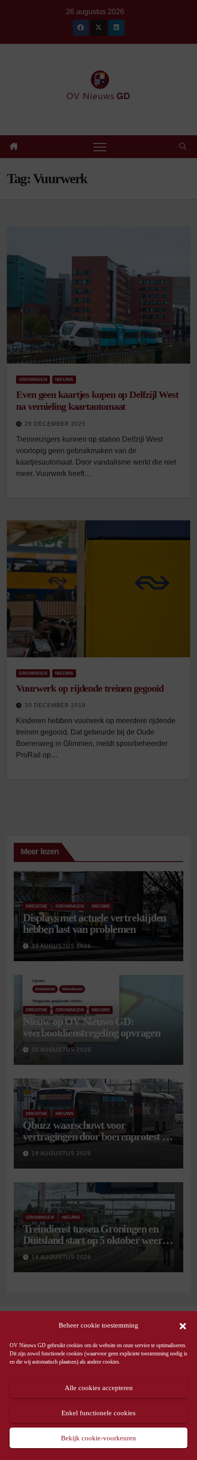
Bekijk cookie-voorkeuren (98, 1438)
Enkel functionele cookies (98, 1413)
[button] (182, 1325)
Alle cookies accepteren (99, 1387)
